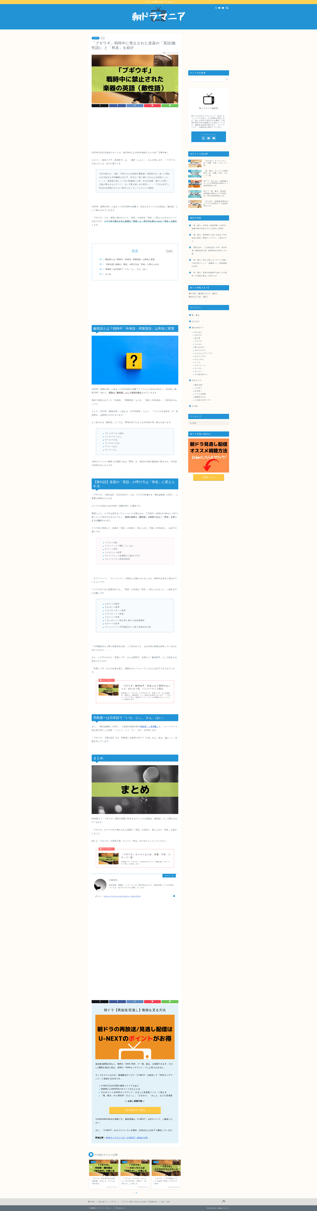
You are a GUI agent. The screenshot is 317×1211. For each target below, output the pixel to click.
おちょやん (199, 359)
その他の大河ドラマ (203, 400)
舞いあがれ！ (200, 347)
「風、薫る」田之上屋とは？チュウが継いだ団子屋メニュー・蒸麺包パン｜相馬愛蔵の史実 (209, 263)
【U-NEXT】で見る (135, 1110)
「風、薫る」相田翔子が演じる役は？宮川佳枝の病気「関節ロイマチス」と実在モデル (209, 238)
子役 (215, 293)
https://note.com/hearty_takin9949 (122, 896)
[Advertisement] (135, 129)
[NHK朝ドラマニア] (158, 28)
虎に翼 (197, 338)
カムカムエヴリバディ (204, 353)
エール (197, 362)
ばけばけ (196, 321)
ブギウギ (95, 38)
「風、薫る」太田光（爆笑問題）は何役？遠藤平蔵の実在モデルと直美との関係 (209, 227)
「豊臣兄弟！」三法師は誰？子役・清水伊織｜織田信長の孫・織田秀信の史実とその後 (209, 251)
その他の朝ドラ (201, 374)
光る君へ (198, 391)
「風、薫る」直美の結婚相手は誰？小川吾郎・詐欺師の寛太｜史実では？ (209, 274)
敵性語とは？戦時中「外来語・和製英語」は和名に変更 (130, 259)
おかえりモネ (200, 356)
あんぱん (198, 332)
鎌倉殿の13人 (200, 397)
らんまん (198, 344)
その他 (195, 406)
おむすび (198, 335)
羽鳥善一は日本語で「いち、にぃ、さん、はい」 (127, 269)
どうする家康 (200, 394)
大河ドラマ (197, 380)
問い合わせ (119, 1208)
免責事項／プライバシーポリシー (101, 1208)
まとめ (108, 274)
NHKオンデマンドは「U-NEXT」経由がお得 (127, 1138)
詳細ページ (208, 477)
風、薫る (196, 315)
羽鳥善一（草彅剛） (149, 726)
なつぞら (198, 368)
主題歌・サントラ (205, 293)
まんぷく (198, 371)
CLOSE (169, 251)
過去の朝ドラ (198, 327)
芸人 (206, 297)
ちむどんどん (200, 350)
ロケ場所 (193, 293)
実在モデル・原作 (196, 297)
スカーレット (200, 365)
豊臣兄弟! (199, 385)
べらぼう (198, 388)
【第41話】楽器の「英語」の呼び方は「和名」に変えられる (132, 264)
